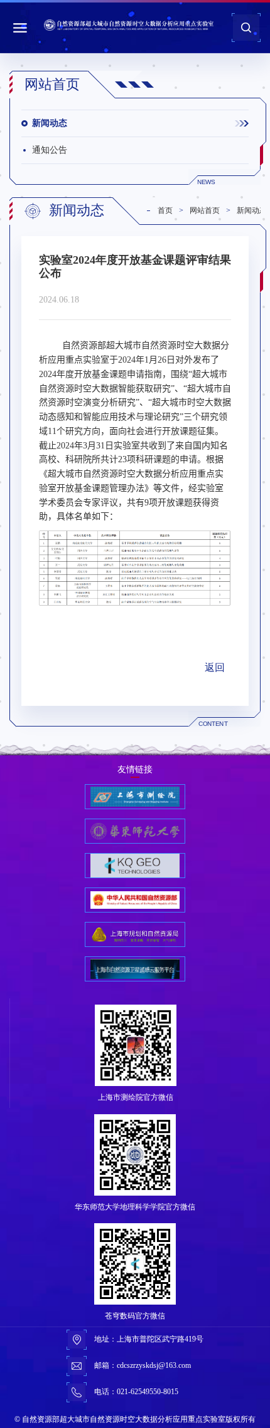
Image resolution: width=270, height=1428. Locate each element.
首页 (165, 210)
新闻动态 (49, 123)
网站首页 (205, 210)
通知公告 (49, 150)
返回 (215, 667)
